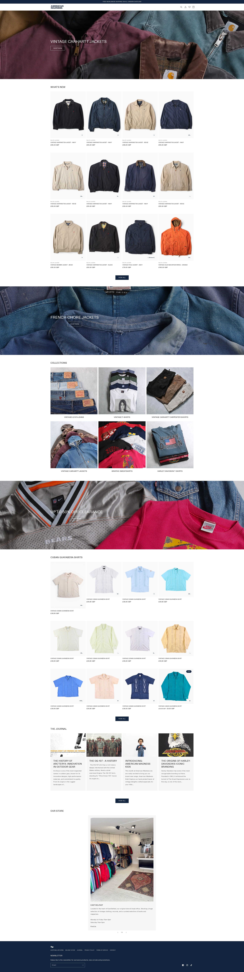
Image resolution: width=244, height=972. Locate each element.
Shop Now (57, 48)
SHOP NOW (74, 324)
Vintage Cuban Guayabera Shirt (62, 611)
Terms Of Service (102, 950)
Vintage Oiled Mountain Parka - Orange (173, 265)
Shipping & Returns (57, 950)
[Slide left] (118, 932)
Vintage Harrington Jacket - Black (100, 265)
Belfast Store (70, 950)
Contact (113, 950)
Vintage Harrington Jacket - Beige (135, 142)
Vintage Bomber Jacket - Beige (62, 265)
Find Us (93, 926)
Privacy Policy (89, 950)
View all (122, 277)
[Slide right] (126, 932)
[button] (147, 7)
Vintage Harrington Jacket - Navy (63, 142)
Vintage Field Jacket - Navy (132, 265)
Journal (80, 950)
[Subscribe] (83, 965)
